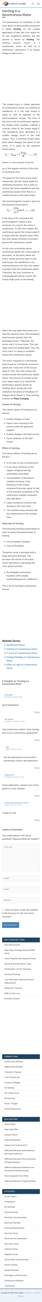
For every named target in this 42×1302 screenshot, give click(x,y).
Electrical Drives (11, 1212)
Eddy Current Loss (12, 993)
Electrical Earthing (12, 974)
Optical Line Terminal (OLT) (16, 1145)
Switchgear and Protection (15, 1275)
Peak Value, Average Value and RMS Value (19, 952)
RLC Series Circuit (11, 1093)
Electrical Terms (11, 1233)
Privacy (21, 1296)
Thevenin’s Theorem (12, 1072)
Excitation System (11, 998)
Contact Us (29, 1293)
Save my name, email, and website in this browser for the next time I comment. (20, 913)
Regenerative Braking (13, 1066)
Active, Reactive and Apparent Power (20, 958)
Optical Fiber (9, 1124)
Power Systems (11, 1264)
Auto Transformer (12, 1077)
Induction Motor (11, 1249)
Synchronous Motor (15, 644)
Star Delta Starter (12, 945)
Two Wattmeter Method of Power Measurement (19, 981)
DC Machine (9, 1088)
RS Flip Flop (9, 1098)
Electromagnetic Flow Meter (16, 1176)
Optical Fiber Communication (16, 1259)
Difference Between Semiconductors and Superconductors (19, 1152)
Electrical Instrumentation (15, 1217)
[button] (33, 4)
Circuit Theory (10, 1196)
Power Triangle (11, 1103)
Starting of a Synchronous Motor (21, 649)
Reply (37, 712)
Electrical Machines (12, 1222)
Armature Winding (12, 1082)
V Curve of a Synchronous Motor (21, 653)
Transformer (9, 1286)
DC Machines (9, 1207)
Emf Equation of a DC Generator (17, 969)
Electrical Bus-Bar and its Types (17, 964)
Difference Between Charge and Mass (20, 1181)
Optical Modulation (12, 1140)
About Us (37, 1293)
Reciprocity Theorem (13, 988)
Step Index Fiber (11, 1129)
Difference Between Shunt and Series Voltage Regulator (20, 1160)
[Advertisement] (21, 79)
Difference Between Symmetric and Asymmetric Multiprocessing (19, 1169)
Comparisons (9, 1201)
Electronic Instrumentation (15, 1238)
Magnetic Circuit (11, 1254)
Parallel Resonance (12, 1109)
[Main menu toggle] (38, 3)
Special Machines (11, 1270)
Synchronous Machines (14, 1280)
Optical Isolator (11, 1134)
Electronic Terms (11, 1244)
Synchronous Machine (13, 1061)
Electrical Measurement (14, 1228)
